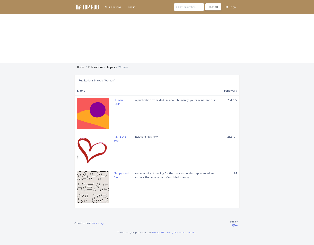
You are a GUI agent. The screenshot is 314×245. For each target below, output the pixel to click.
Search (213, 6)
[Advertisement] (157, 38)
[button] (112, 7)
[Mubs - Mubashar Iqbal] (235, 225)
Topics (111, 67)
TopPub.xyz (98, 223)
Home (80, 67)
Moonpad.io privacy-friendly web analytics (174, 232)
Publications (95, 67)
